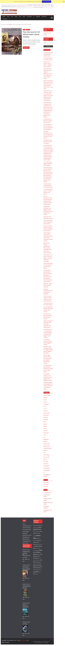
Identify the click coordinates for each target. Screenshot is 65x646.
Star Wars (46, 463)
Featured (46, 419)
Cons (12, 16)
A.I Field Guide (47, 492)
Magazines (38, 16)
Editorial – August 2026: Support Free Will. (48, 285)
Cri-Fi (45, 408)
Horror (45, 428)
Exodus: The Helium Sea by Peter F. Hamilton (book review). (20, 7)
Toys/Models (4, 18)
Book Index (46, 482)
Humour (46, 430)
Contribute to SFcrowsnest (46, 641)
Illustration (29, 16)
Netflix (34, 552)
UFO (36, 572)
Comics (16, 16)
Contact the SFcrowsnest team (39, 642)
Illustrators (35, 544)
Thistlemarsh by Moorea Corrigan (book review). (48, 120)
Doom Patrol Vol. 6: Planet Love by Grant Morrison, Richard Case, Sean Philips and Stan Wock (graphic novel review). (48, 95)
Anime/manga (47, 395)
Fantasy (45, 417)
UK (23, 559)
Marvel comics (38, 548)
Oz (28, 559)
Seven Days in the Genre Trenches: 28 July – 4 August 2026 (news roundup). (48, 258)
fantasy (36, 540)
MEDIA (45, 441)
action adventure (39, 525)
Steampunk (46, 466)
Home (10, 24)
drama (38, 538)
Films (20, 16)
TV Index (46, 486)
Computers (46, 404)
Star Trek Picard (38, 560)
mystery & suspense (36, 550)
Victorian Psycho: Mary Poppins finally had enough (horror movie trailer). (48, 368)
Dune (34, 540)
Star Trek (46, 461)
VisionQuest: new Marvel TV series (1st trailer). (48, 141)
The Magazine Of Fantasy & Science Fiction (37, 565)
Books (8, 16)
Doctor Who (46, 413)
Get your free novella (46, 1)
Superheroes (47, 468)
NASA (40, 550)
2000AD (34, 525)
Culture (45, 411)
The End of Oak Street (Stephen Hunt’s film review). (48, 185)
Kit (33, 16)
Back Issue (38, 529)
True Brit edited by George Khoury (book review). (48, 54)
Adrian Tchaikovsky (36, 527)
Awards (3, 16)
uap (34, 572)
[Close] (63, 1)
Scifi (38, 7)
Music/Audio (44, 16)
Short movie (47, 457)
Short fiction (47, 455)
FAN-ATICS (46, 415)
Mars (34, 548)
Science (35, 7)
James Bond (38, 544)
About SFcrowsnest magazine (37, 641)
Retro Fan (38, 554)
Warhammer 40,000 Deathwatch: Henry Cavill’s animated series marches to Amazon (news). (47, 247)
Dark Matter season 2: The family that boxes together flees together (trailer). (48, 377)
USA (26, 559)
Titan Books (38, 569)
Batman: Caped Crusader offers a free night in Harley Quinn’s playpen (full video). (48, 350)
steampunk (38, 562)
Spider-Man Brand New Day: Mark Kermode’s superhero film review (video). (48, 324)
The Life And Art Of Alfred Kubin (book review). (31, 34)
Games (24, 16)
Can (23, 561)
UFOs (34, 574)
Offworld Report (48, 448)
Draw (40, 538)
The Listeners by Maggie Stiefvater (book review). (48, 163)
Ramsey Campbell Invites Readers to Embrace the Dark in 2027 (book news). (48, 386)
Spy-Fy (41, 7)
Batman (34, 531)
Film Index (46, 484)
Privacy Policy (46, 642)
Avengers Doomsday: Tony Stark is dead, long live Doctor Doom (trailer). (48, 135)
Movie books (47, 444)
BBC (36, 531)
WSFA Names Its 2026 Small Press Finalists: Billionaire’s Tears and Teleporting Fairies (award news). (48, 73)
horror (38, 542)
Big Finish (38, 531)
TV (9, 18)
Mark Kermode (38, 546)
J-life (45, 435)
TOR (41, 569)
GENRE (45, 426)
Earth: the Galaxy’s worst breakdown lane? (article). (48, 222)
